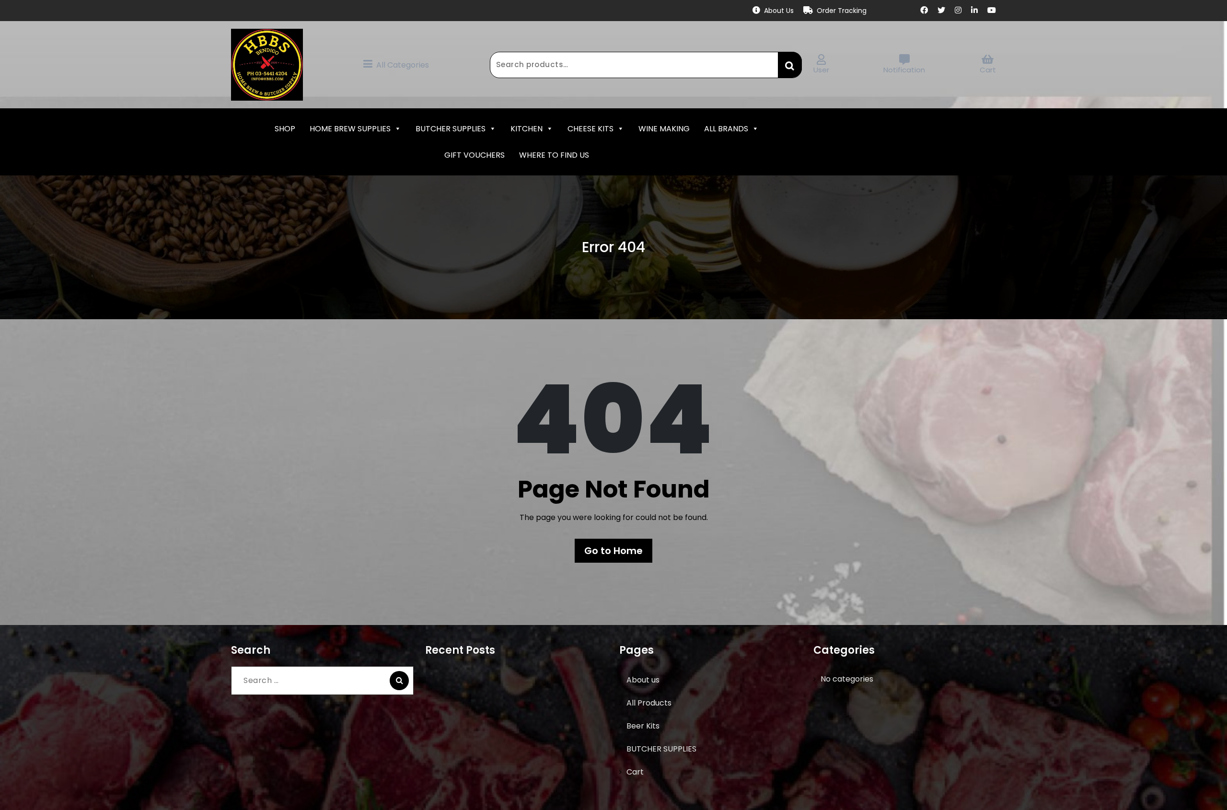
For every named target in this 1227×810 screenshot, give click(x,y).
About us (643, 679)
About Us (779, 10)
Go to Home (613, 550)
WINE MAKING (664, 128)
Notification (904, 70)
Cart (988, 70)
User (821, 70)
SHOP (285, 128)
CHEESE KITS (590, 128)
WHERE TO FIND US (554, 155)
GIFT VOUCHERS (474, 155)
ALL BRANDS (726, 128)
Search (790, 65)
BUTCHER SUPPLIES (451, 128)
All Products (648, 702)
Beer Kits (643, 725)
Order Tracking (842, 10)
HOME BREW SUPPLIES (350, 128)
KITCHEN (526, 128)
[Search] (399, 680)
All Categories (402, 64)
